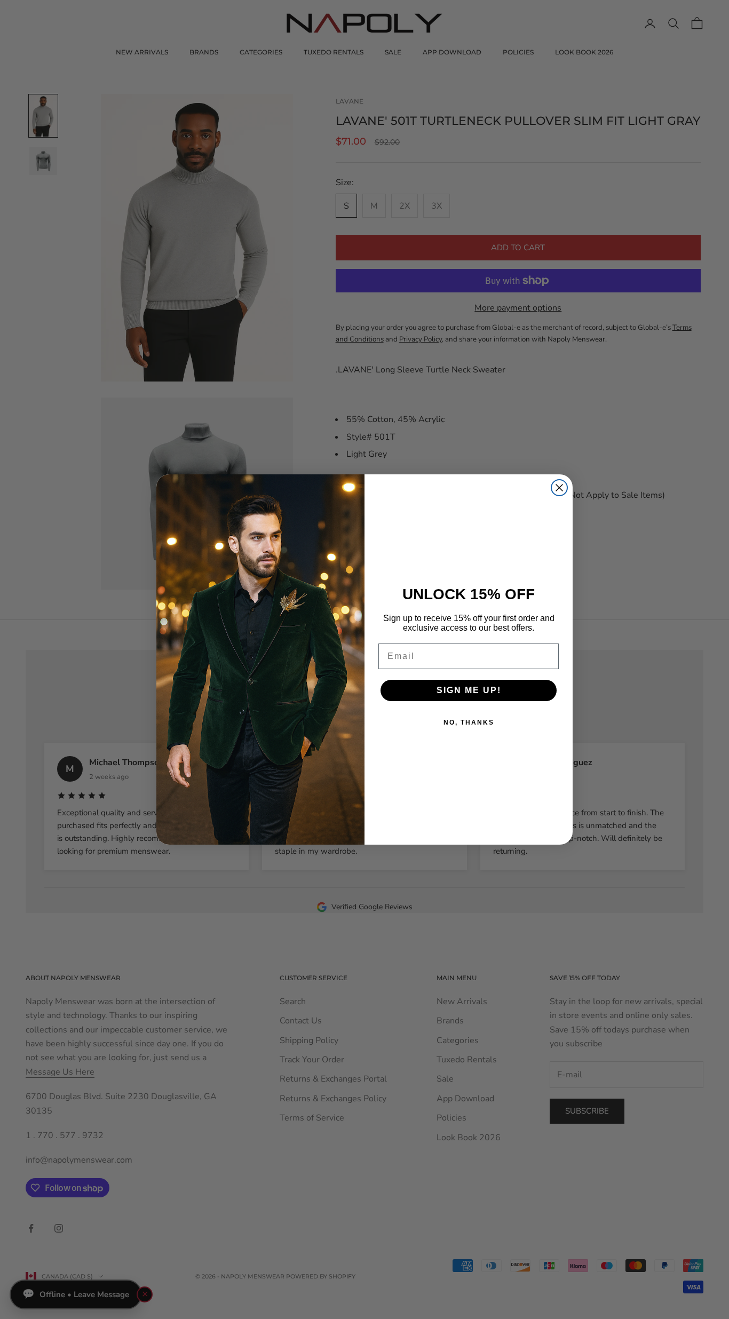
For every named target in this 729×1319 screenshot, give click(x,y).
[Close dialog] (559, 488)
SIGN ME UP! (469, 690)
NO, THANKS (468, 722)
